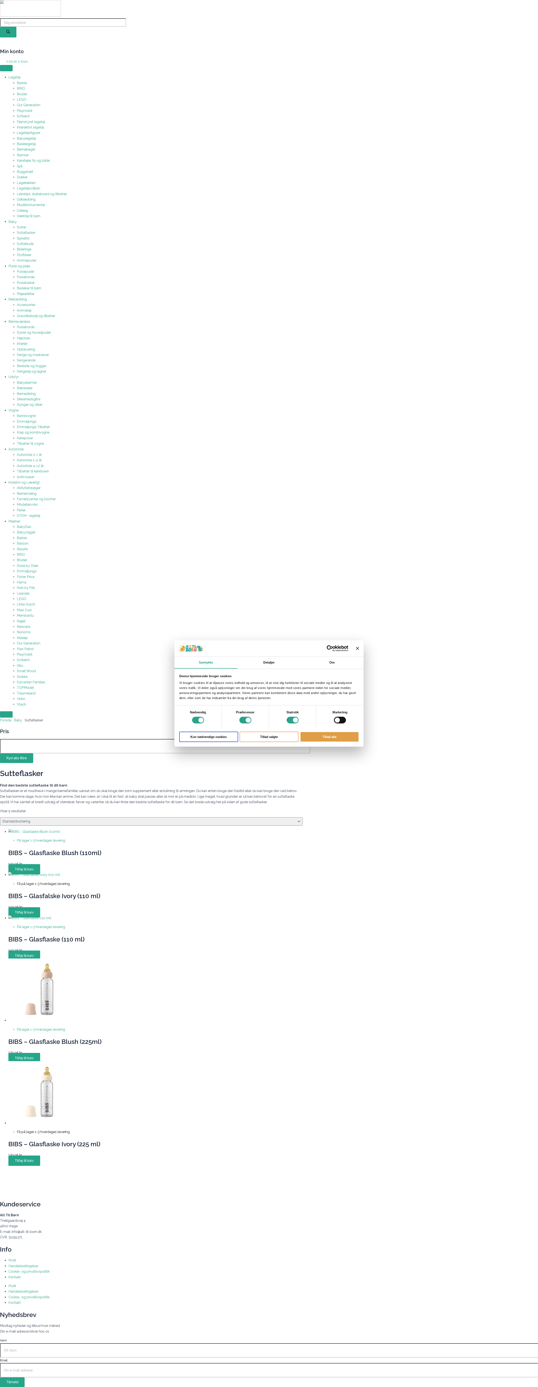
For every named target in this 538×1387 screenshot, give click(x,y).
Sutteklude (25, 244)
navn (3, 1340)
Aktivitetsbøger (29, 488)
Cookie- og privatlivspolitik (29, 1271)
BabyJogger (26, 532)
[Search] (8, 32)
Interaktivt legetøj (30, 127)
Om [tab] (332, 662)
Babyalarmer (27, 383)
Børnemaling (27, 494)
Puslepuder (25, 272)
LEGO (21, 100)
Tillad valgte (269, 736)
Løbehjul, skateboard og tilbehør (42, 194)
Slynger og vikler (29, 405)
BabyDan (24, 527)
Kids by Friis (26, 588)
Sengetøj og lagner (31, 371)
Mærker (14, 521)
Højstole (23, 338)
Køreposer (25, 438)
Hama (21, 582)
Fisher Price (25, 577)
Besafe (22, 549)
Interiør (22, 344)
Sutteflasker (26, 233)
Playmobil (24, 111)
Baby (12, 222)
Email (4, 1360)
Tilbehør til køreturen (33, 471)
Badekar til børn (29, 288)
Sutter (21, 227)
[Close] (6, 714)
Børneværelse (19, 322)
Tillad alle (329, 736)
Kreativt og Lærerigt (24, 482)
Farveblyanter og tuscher (36, 499)
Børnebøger (26, 149)
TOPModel (25, 688)
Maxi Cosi (24, 610)
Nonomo (24, 632)
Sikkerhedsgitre (28, 399)
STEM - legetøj (28, 516)
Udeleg (22, 211)
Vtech (21, 704)
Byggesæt (25, 172)
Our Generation (28, 105)
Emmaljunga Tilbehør (33, 427)
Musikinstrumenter (31, 205)
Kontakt (14, 1277)
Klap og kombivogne (33, 432)
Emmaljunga (26, 421)
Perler (21, 510)
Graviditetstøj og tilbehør (36, 316)
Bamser (23, 155)
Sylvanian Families (31, 682)
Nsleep (22, 638)
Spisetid (23, 238)
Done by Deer (27, 566)
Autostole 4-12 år (30, 466)
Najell (21, 621)
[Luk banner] (357, 648)
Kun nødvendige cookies (208, 736)
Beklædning (17, 299)
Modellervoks (27, 504)
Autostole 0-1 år (29, 455)
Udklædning (26, 199)
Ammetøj (24, 310)
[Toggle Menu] (6, 68)
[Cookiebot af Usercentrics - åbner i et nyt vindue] (329, 648)
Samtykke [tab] (206, 662)
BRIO (21, 88)
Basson (22, 543)
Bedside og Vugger (31, 366)
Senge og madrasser (33, 355)
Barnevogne (26, 416)
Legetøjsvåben (28, 188)
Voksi (21, 699)
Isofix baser (25, 477)
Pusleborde (25, 277)
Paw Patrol (25, 649)
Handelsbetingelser (23, 1266)
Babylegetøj (26, 138)
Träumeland (26, 693)
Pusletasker (26, 283)
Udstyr (13, 377)
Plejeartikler (25, 294)
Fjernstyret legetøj (31, 122)
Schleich (23, 116)
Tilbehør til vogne (30, 444)
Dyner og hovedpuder (34, 333)
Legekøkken (26, 183)
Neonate (23, 627)
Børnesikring (26, 394)
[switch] (245, 720)
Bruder (22, 94)
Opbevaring (26, 349)
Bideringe (24, 249)
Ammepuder (26, 260)
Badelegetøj (26, 144)
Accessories (26, 305)
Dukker (22, 177)
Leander (23, 593)
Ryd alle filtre (16, 758)
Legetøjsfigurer (28, 133)
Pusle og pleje (19, 266)
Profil (12, 1260)
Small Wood (26, 671)
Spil (19, 166)
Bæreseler (25, 388)
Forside (5, 720)
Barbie (22, 83)
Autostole (16, 449)
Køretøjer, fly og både (33, 161)
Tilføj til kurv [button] (24, 869)
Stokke (22, 677)
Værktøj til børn (28, 216)
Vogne (13, 410)
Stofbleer (24, 255)
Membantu (25, 615)
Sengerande (26, 360)
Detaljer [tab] (269, 662)
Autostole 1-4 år (29, 460)
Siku (20, 666)
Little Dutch (26, 604)
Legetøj (14, 77)
